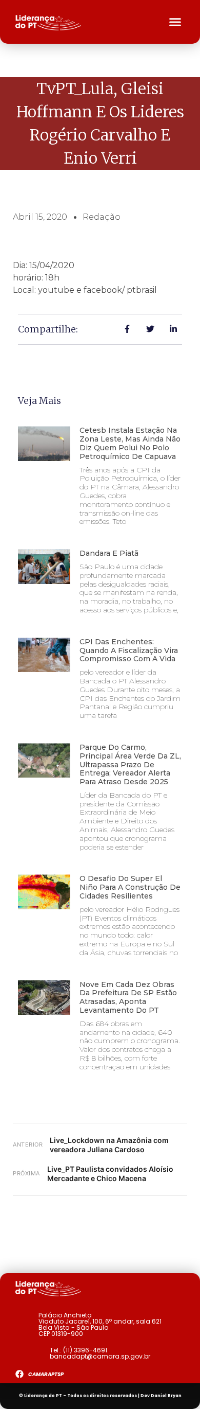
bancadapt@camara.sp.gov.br (100, 1356)
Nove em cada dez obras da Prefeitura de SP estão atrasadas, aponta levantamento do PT (128, 997)
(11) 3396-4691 (85, 1350)
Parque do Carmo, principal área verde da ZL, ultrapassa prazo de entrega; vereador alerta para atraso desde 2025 (130, 764)
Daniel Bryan (166, 1396)
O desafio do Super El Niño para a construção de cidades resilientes (130, 887)
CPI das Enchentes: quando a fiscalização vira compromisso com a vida (128, 650)
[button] (175, 22)
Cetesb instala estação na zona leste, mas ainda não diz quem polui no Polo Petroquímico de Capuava (130, 443)
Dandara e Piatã (108, 553)
